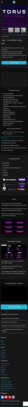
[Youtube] (6, 397)
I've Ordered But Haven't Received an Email (13, 330)
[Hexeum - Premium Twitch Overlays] (14, 2)
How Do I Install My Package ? (11, 318)
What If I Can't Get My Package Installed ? (14, 325)
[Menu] (2, 2)
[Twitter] (2, 397)
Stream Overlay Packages (14, 34)
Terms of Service (13, 404)
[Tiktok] (13, 397)
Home (2, 34)
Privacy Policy (4, 404)
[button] (14, 307)
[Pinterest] (9, 397)
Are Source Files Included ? (10, 322)
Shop (6, 34)
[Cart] (17, 2)
